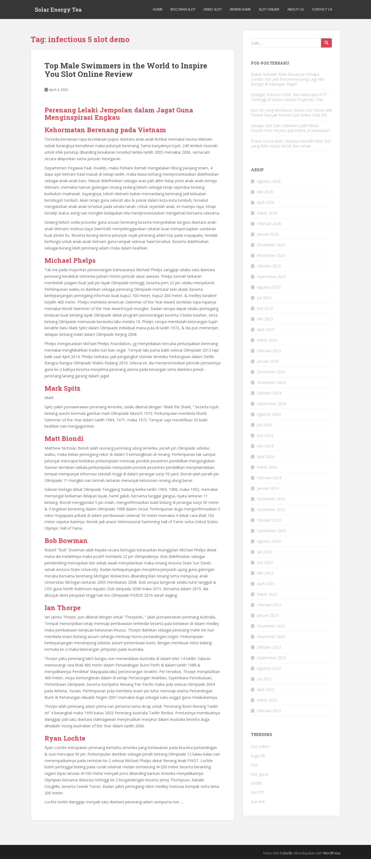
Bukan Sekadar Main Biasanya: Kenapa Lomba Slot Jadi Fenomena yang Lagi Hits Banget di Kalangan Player (288, 79)
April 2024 (265, 456)
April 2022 (265, 689)
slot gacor (260, 774)
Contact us (322, 9)
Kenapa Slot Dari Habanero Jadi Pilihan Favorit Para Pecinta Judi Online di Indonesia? (290, 128)
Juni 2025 (265, 308)
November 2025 (271, 255)
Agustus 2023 (269, 541)
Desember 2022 (271, 626)
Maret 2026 (267, 213)
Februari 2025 (269, 350)
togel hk (258, 755)
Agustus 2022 (269, 668)
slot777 (257, 792)
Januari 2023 (268, 615)
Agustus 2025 (269, 287)
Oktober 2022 (269, 647)
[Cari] (326, 43)
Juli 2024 (264, 424)
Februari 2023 (269, 604)
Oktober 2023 (269, 520)
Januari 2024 (268, 488)
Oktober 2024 (269, 393)
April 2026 (265, 202)
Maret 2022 (267, 700)
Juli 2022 (264, 678)
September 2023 (271, 530)
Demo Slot (213, 9)
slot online (260, 746)
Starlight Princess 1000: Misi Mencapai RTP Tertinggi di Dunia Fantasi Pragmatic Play (288, 97)
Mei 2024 (265, 446)
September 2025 (271, 276)
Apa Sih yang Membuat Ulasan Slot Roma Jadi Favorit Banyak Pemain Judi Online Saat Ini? (291, 113)
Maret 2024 (267, 467)
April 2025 (265, 329)
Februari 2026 (269, 223)
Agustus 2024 (269, 414)
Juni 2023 (265, 562)
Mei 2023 (265, 573)
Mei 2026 (265, 191)
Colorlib (286, 853)
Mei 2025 (265, 318)
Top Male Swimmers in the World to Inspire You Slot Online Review (126, 70)
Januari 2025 (268, 361)
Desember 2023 (271, 498)
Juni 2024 (265, 435)
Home (157, 9)
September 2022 (271, 657)
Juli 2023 (264, 551)
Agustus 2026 (269, 181)
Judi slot (258, 801)
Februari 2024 (269, 477)
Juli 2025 (264, 297)
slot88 (256, 783)
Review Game (240, 9)
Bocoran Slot (183, 9)
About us (295, 9)
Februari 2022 (269, 710)
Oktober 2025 (269, 266)
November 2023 (271, 509)
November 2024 (271, 382)
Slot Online (269, 9)
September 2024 (271, 403)
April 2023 (265, 583)
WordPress (331, 853)
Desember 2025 (271, 244)
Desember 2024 (271, 371)
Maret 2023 (267, 594)
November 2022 (271, 636)
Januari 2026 (268, 234)
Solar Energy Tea (58, 9)
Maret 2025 (267, 340)
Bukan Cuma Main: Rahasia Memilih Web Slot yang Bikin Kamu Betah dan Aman (291, 143)
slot (254, 765)
